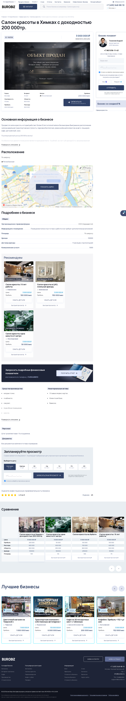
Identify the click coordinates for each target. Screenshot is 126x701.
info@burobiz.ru (119, 674)
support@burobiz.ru (118, 679)
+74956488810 (32, 377)
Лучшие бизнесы (20, 586)
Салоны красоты (35, 17)
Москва (111, 8)
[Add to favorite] (31, 264)
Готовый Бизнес (13, 17)
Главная (4, 17)
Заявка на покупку (93, 659)
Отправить (111, 88)
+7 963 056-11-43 (111, 50)
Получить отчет (68, 373)
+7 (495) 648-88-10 (115, 5)
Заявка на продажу (115, 659)
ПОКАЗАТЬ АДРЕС (47, 187)
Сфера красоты (24, 17)
